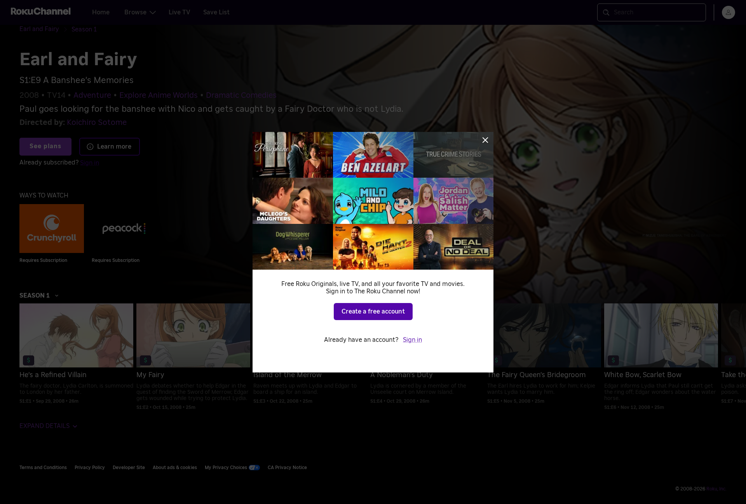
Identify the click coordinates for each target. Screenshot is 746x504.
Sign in (412, 340)
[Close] (485, 140)
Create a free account (373, 311)
